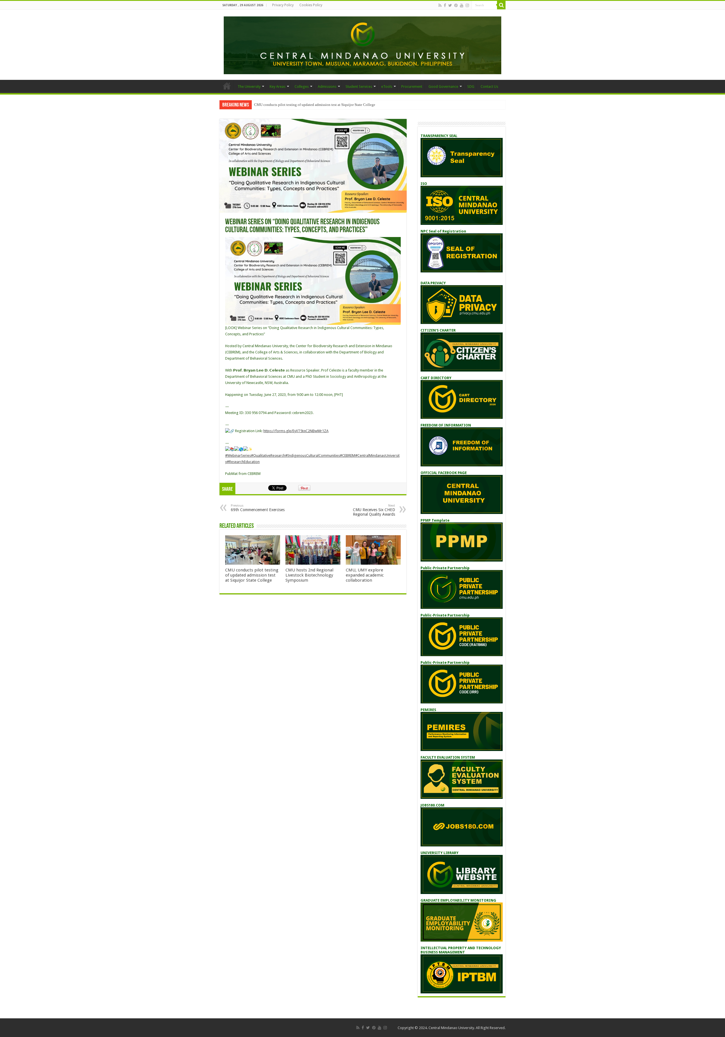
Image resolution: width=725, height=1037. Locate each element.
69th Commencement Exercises (258, 508)
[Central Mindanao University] (362, 44)
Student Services (359, 86)
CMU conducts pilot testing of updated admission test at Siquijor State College (314, 105)
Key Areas (277, 86)
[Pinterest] (456, 5)
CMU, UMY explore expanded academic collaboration (365, 575)
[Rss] (440, 5)
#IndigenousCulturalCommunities (312, 455)
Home (226, 86)
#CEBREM (347, 455)
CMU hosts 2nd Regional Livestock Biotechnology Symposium (309, 575)
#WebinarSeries (238, 455)
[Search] (501, 5)
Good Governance (443, 86)
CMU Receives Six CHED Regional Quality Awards (374, 510)
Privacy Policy (283, 5)
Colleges (302, 86)
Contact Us (489, 86)
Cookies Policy (310, 5)
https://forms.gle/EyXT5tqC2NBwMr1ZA (296, 431)
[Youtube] (461, 5)
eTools (386, 86)
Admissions (327, 86)
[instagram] (467, 5)
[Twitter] (450, 5)
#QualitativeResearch (268, 455)
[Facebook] (445, 5)
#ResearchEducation (243, 462)
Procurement (411, 86)
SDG (470, 86)
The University (249, 86)
